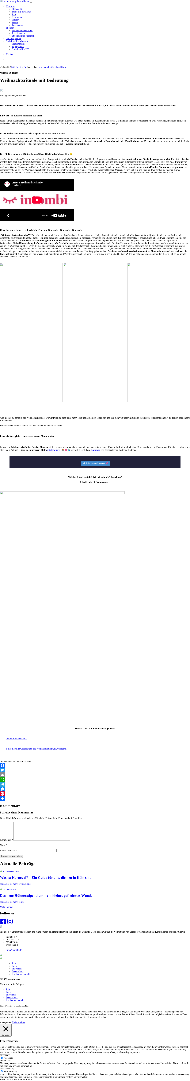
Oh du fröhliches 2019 (16, 738)
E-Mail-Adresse (8, 850)
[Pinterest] (95, 793)
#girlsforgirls (53, 450)
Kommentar (6, 840)
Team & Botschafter (21, 11)
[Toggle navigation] (31, 2)
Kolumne (95, 450)
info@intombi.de (14, 950)
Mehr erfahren (18, 1022)
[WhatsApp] (95, 779)
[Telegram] (95, 784)
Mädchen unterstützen (22, 30)
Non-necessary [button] (7, 1068)
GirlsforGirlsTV (18, 67)
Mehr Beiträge (7, 907)
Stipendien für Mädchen (23, 36)
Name (3, 845)
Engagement (18, 46)
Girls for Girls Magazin (17, 41)
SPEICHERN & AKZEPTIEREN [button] (16, 1079)
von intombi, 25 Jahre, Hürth (52, 67)
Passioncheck (18, 44)
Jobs (14, 14)
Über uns (10, 6)
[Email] (95, 774)
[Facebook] (95, 765)
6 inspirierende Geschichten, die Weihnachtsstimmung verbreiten (36, 748)
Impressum (17, 968)
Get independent (13, 38)
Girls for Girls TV (20, 49)
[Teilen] (95, 798)
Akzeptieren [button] (5, 1022)
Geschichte (17, 17)
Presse (15, 22)
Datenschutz (17, 971)
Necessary (8, 1058)
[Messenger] (95, 789)
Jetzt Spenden (18, 33)
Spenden (10, 27)
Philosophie (17, 9)
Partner (15, 19)
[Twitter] (95, 770)
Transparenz (17, 25)
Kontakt (10, 54)
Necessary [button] (5, 1055)
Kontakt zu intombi (21, 974)
